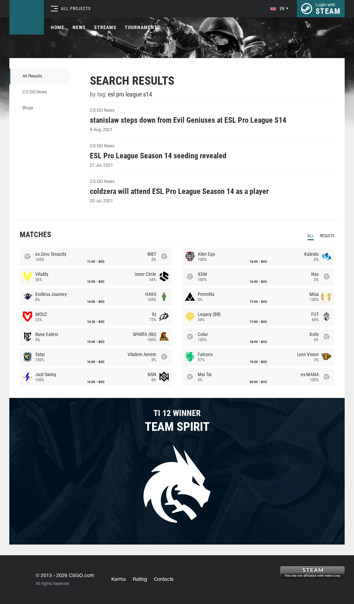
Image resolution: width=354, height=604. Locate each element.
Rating (140, 579)
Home (57, 27)
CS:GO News (34, 92)
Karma (118, 579)
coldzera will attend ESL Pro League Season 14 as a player (179, 191)
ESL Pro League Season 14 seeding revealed (158, 156)
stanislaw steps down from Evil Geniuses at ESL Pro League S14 (188, 120)
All (310, 235)
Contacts (164, 579)
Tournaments (142, 27)
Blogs (27, 108)
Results (327, 235)
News (79, 27)
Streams (105, 27)
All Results (32, 76)
